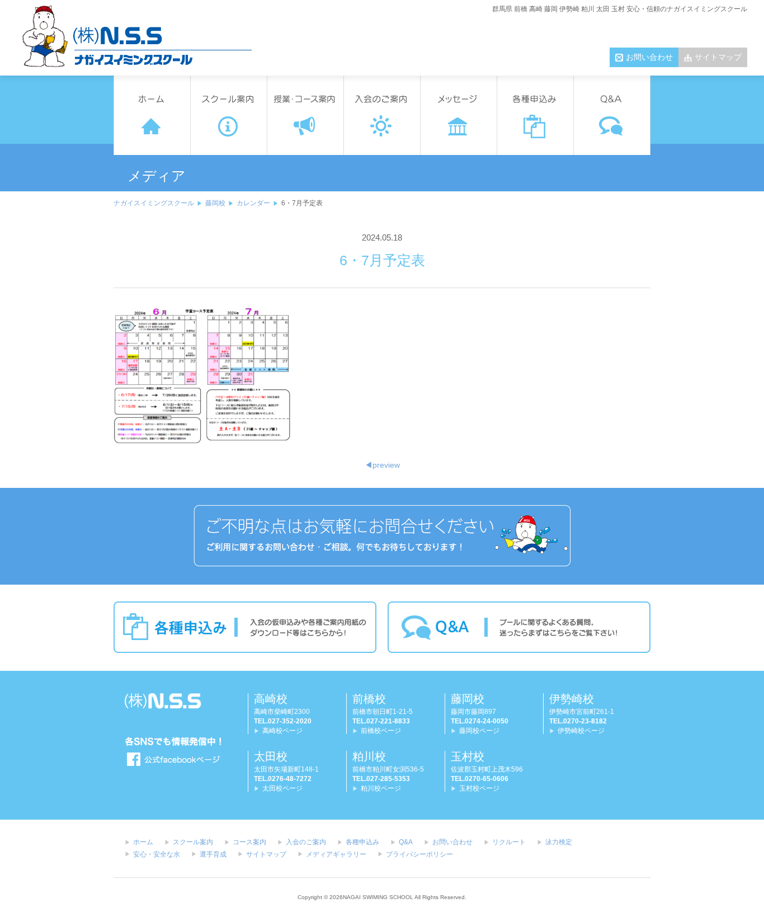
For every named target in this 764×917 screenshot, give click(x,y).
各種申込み (362, 842)
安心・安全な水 (156, 854)
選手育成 (213, 854)
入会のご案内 (306, 842)
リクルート (509, 842)
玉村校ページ (479, 788)
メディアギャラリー (336, 854)
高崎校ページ (282, 731)
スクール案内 (193, 842)
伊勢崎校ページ (581, 731)
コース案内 (249, 842)
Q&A (406, 842)
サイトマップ (718, 57)
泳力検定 (558, 842)
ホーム (143, 842)
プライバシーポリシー (419, 854)
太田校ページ (282, 788)
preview (382, 464)
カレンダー (253, 203)
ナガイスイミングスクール (154, 203)
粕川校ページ (381, 788)
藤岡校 (215, 203)
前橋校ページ (381, 731)
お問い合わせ (649, 57)
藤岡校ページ (479, 731)
